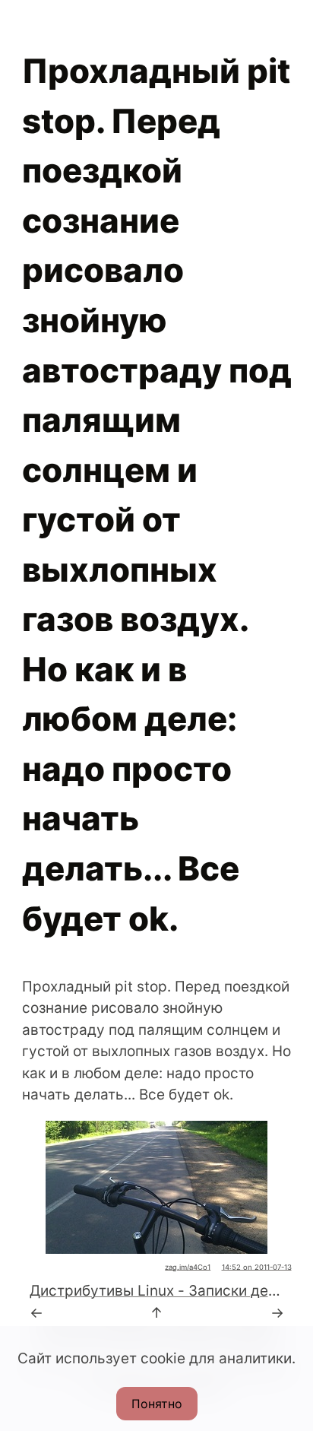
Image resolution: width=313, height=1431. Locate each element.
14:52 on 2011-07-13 (257, 1267)
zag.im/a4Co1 (187, 1267)
